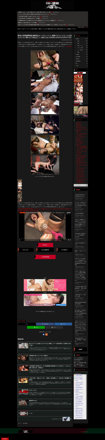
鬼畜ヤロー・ (79, 144)
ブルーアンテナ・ (80, 163)
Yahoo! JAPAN (78, 385)
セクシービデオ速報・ (81, 157)
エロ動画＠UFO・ (80, 180)
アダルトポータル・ (80, 141)
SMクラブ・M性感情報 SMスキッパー (82, 378)
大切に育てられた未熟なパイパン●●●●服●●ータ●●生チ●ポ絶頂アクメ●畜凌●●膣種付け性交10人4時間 (80, 261)
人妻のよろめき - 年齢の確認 (80, 403)
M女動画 (20, 320)
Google (77, 380)
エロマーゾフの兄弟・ (81, 176)
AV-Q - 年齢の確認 (78, 401)
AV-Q (78, 132)
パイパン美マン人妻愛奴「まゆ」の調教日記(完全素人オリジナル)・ (82, 148)
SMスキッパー (79, 124)
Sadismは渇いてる (80, 182)
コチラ (85, 27)
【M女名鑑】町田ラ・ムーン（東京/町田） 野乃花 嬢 (80, 340)
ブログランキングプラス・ (82, 179)
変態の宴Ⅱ (79, 130)
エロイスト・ (79, 138)
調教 (24, 320)
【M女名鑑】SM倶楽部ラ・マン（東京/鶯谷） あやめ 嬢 (80, 235)
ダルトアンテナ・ (80, 169)
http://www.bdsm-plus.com (79, 417)
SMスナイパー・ (80, 177)
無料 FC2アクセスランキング (80, 418)
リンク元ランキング (77, 373)
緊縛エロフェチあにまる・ (82, 161)
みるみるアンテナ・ (80, 172)
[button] (54, 327)
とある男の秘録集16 (79, 213)
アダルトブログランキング (82, 128)
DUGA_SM (79, 122)
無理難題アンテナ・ (80, 158)
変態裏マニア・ (80, 139)
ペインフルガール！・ (81, 168)
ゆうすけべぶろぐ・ (80, 174)
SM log (77, 406)
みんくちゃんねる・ (80, 171)
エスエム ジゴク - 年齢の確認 (80, 382)
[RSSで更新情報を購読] (46, 334)
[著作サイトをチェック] (43, 334)
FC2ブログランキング (81, 127)
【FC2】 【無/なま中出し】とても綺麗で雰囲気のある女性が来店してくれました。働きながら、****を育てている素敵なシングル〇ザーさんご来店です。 (80, 276)
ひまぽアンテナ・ (80, 160)
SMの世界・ (79, 125)
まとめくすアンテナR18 (81, 155)
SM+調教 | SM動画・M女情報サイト (81, 375)
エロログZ (79, 154)
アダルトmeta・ (80, 143)
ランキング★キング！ (81, 136)
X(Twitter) (77, 394)
